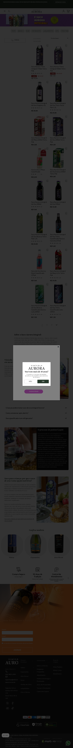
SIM (43, 381)
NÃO (30, 381)
